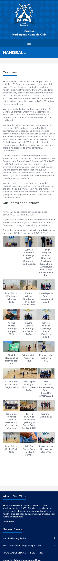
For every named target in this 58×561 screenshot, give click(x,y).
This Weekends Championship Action (22, 545)
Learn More (8, 521)
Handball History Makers (15, 538)
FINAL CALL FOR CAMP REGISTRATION (24, 552)
